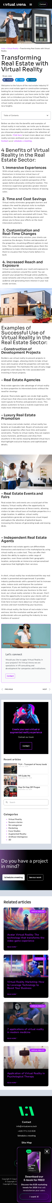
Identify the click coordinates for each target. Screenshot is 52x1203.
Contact (4, 141)
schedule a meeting (23, 141)
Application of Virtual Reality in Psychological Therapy (26, 1075)
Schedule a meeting (27, 1135)
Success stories (15, 822)
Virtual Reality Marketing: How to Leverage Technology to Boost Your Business (25, 985)
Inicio (3, 48)
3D (9, 839)
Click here (17, 135)
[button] (31, 4)
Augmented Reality (17, 834)
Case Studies (14, 831)
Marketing (13, 828)
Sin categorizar (15, 825)
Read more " (12, 947)
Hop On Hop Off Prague (29, 787)
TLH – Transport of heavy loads (32, 764)
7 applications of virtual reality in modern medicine (25, 1030)
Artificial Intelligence (18, 837)
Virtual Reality (12, 48)
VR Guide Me (24, 775)
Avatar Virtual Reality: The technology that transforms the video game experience (25, 937)
